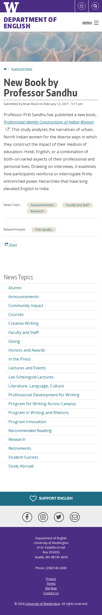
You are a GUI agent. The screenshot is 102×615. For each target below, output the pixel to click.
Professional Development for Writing (43, 395)
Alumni (14, 287)
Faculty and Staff (77, 205)
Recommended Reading (30, 430)
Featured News (21, 69)
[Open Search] (95, 6)
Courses (16, 314)
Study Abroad (20, 466)
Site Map (51, 588)
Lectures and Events (27, 368)
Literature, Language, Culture (36, 386)
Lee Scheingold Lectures (30, 377)
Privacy (51, 579)
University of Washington (42, 604)
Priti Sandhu (44, 230)
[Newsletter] (75, 517)
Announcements (42, 205)
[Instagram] (44, 517)
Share (12, 245)
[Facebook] (28, 517)
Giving (14, 341)
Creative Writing (23, 323)
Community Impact (25, 305)
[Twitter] (60, 517)
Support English (55, 498)
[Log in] (81, 6)
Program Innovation (27, 421)
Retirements (19, 448)
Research (37, 211)
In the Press (19, 359)
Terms (51, 583)
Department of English (30, 22)
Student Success (23, 457)
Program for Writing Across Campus (42, 403)
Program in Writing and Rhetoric (38, 412)
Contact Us (51, 593)
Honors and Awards (26, 350)
